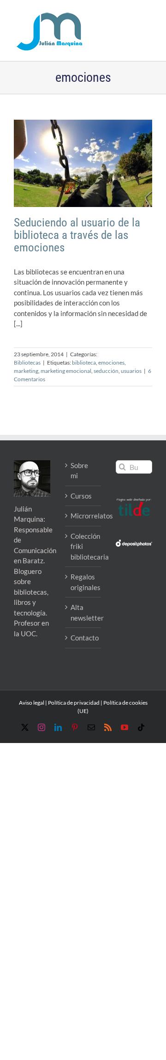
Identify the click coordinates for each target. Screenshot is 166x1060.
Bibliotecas (27, 362)
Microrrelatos (84, 516)
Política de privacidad (74, 702)
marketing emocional (66, 370)
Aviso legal (31, 702)
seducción (106, 370)
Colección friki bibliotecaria (84, 546)
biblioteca (84, 362)
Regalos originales (84, 582)
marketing (26, 370)
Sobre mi (79, 470)
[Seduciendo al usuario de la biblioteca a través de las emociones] (83, 163)
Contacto (84, 638)
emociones (111, 362)
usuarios (131, 370)
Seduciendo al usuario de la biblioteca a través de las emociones (77, 235)
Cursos (81, 496)
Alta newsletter (84, 612)
